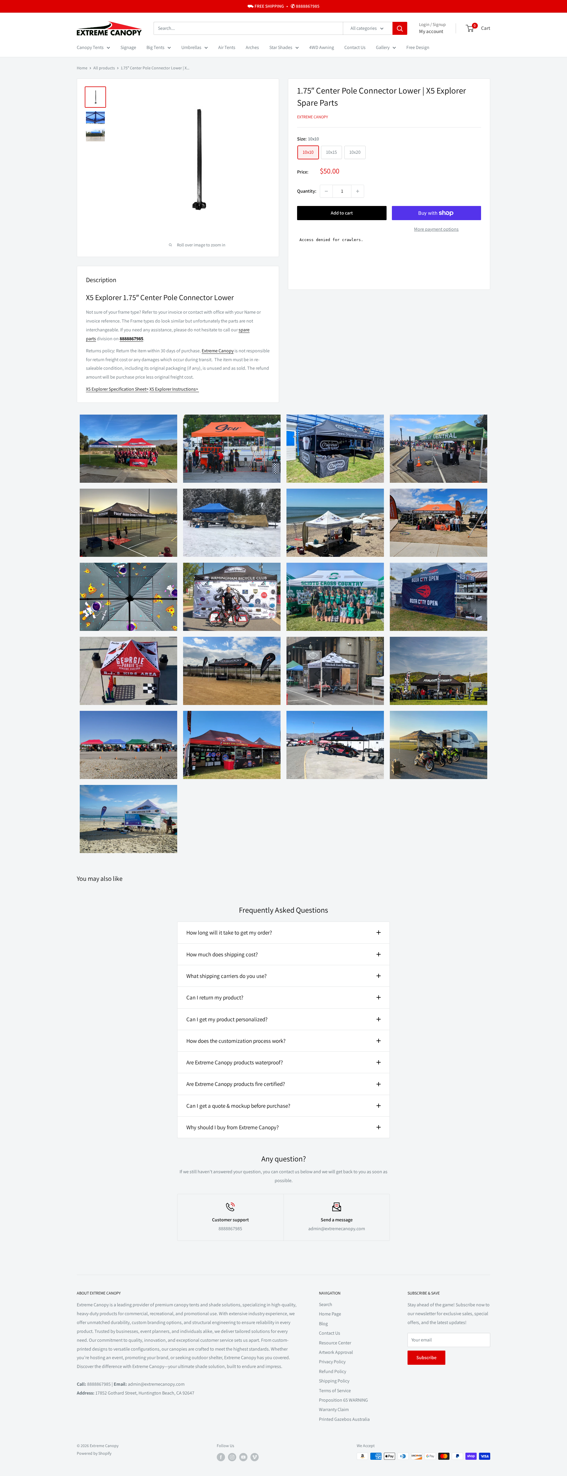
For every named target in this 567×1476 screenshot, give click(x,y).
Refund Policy (332, 1371)
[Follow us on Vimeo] (254, 1457)
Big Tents (155, 47)
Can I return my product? (214, 997)
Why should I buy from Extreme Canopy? (232, 1127)
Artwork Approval (336, 1352)
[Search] (399, 28)
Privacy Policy (332, 1362)
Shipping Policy (334, 1381)
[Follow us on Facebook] (221, 1457)
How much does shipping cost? (222, 954)
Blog (323, 1323)
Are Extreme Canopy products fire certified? (235, 1083)
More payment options (436, 229)
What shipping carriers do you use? (226, 975)
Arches (252, 47)
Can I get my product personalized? (227, 1019)
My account (431, 31)
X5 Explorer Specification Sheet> (117, 389)
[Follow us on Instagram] (232, 1457)
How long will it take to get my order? (229, 932)
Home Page (330, 1314)
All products (104, 68)
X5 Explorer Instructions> (174, 389)
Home (82, 68)
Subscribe (426, 1357)
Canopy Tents (90, 47)
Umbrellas (191, 47)
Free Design (417, 47)
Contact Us (355, 47)
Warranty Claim (334, 1409)
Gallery (383, 47)
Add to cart (342, 213)
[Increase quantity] (357, 191)
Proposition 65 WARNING (343, 1400)
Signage (128, 47)
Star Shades (280, 47)
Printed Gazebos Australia (344, 1419)
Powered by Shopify (94, 1453)
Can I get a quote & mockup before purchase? (238, 1105)
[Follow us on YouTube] (243, 1457)
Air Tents (226, 47)
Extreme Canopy (312, 117)
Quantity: (306, 191)
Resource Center (335, 1343)
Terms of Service (335, 1390)
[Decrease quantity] (326, 191)
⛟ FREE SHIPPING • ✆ (283, 6)
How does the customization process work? (236, 1040)
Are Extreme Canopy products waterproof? (234, 1062)
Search (325, 1304)
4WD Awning (321, 47)
